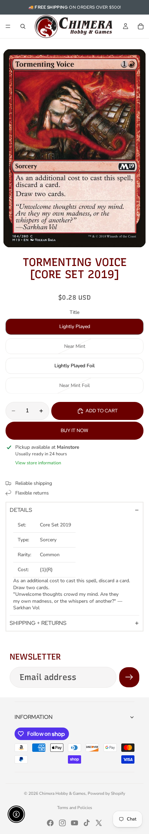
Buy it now (74, 430)
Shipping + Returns (38, 623)
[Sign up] (129, 677)
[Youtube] (74, 823)
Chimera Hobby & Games (62, 793)
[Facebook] (50, 823)
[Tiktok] (86, 823)
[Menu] (8, 26)
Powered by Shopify (106, 793)
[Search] (22, 26)
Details (21, 510)
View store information (38, 463)
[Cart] (140, 26)
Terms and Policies (74, 807)
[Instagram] (62, 823)
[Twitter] (99, 823)
